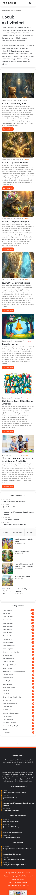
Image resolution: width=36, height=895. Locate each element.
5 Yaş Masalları (7, 620)
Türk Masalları (7, 706)
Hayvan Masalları (8, 642)
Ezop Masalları (7, 716)
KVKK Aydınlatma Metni (14, 885)
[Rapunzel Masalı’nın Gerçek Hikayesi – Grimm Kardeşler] (7, 568)
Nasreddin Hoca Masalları (11, 726)
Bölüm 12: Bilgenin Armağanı (15, 221)
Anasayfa (6, 10)
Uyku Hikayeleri (8, 649)
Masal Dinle (6, 613)
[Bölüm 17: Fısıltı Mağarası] (18, 85)
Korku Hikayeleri (8, 719)
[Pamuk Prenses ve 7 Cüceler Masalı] (7, 543)
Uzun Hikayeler (7, 668)
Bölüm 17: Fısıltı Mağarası (14, 103)
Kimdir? (5, 729)
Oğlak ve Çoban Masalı (22, 576)
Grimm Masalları (8, 678)
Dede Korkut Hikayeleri (10, 703)
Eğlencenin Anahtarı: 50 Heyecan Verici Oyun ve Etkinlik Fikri (17, 459)
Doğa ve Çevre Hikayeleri (11, 652)
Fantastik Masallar (8, 645)
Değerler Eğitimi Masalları (11, 713)
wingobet (6, 876)
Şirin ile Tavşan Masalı (22, 551)
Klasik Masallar (7, 684)
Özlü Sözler (6, 732)
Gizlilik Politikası (22, 882)
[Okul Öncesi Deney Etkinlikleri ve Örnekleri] (18, 383)
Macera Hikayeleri (8, 658)
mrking (12, 876)
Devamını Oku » (8, 129)
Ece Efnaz (6, 455)
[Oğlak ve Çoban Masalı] (7, 580)
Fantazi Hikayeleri (8, 661)
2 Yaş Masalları (7, 629)
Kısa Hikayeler (7, 636)
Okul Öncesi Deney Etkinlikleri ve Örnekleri (17, 402)
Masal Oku (6, 690)
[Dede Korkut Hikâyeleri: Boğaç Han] (7, 593)
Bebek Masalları (8, 655)
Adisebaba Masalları (9, 723)
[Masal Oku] (10, 3)
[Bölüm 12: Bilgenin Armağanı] (18, 204)
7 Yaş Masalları (7, 610)
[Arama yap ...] (30, 3)
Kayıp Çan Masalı (10, 343)
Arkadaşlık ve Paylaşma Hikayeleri (14, 671)
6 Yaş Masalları (7, 616)
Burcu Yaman (6, 100)
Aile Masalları (7, 681)
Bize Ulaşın (25, 885)
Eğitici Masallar (7, 639)
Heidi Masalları (7, 710)
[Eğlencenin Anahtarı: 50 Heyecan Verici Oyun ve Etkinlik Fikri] (18, 444)
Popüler (5, 532)
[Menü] (33, 3)
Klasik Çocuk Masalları (10, 665)
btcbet (22, 879)
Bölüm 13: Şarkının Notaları (15, 162)
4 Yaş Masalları (7, 623)
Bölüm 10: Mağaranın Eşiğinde (16, 282)
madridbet (23, 876)
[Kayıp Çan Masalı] (18, 326)
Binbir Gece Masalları (9, 687)
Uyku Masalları (7, 633)
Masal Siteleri (7, 694)
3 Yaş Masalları (7, 626)
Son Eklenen (17, 532)
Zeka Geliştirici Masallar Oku (12, 697)
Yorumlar (30, 532)
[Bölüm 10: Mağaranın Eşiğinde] (18, 265)
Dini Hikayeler (7, 700)
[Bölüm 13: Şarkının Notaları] (18, 145)
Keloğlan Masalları (8, 674)
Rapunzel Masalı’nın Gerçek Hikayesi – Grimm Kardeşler (24, 565)
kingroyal (17, 876)
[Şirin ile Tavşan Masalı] (7, 556)
